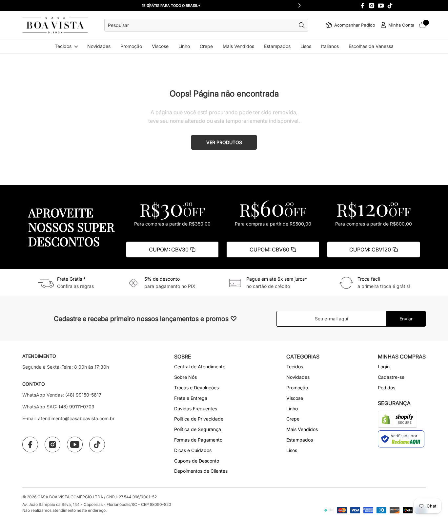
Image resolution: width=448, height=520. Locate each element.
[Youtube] (381, 6)
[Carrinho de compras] (422, 25)
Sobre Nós (185, 377)
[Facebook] (362, 6)
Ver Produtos (224, 142)
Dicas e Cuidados (193, 450)
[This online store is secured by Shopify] (397, 419)
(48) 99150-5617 (83, 395)
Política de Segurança (197, 429)
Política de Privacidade (198, 419)
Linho (184, 46)
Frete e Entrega (190, 398)
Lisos (305, 46)
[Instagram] (372, 6)
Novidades (99, 46)
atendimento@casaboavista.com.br (76, 418)
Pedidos (386, 387)
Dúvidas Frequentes (195, 408)
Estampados (277, 46)
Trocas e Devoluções (196, 387)
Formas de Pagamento (198, 440)
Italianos (330, 46)
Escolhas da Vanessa (371, 46)
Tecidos (63, 46)
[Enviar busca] (303, 25)
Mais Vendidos (238, 46)
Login (384, 366)
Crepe (206, 46)
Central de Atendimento (199, 366)
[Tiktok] (390, 6)
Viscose (160, 46)
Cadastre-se (391, 377)
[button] (299, 5)
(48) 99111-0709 (76, 406)
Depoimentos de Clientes (201, 471)
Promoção (131, 46)
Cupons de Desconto (196, 461)
